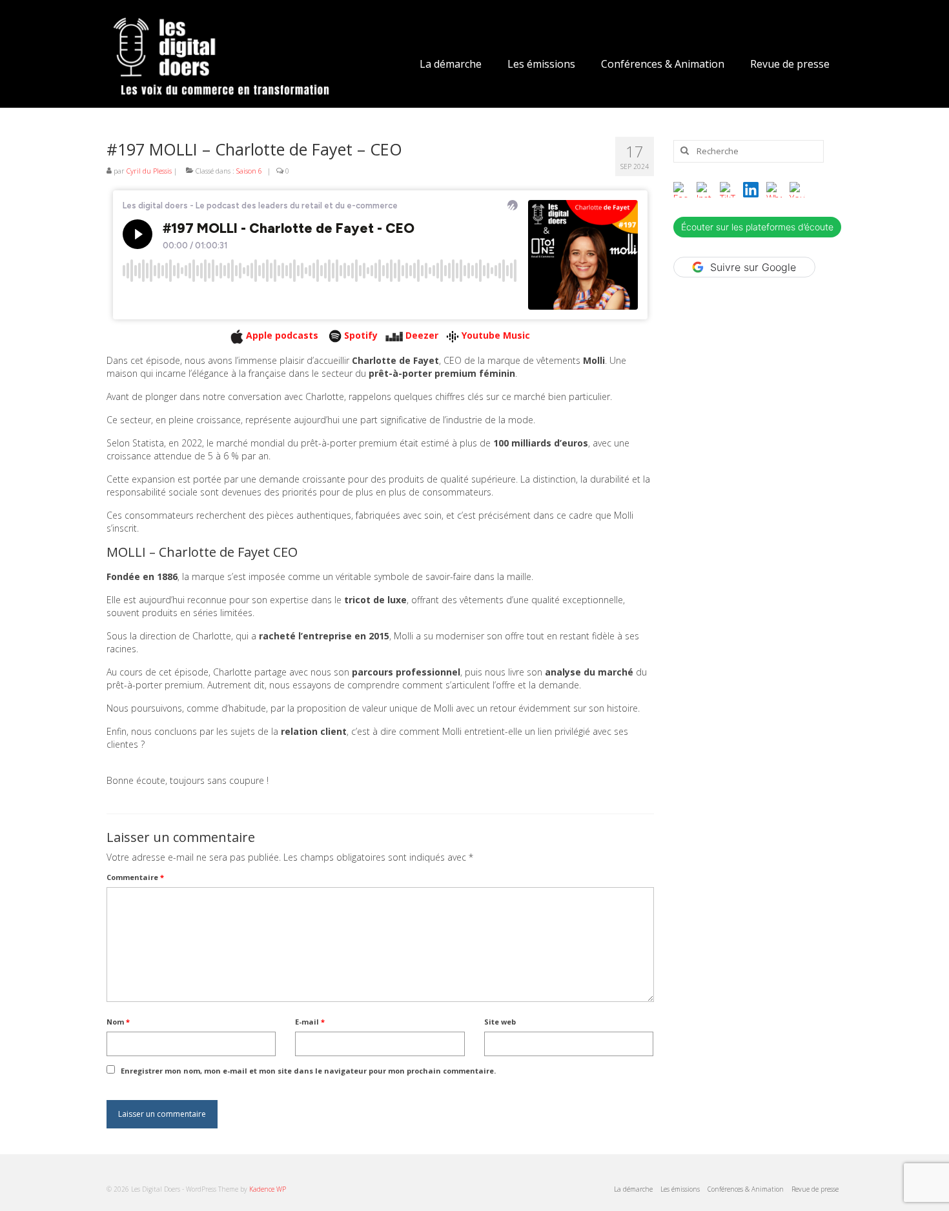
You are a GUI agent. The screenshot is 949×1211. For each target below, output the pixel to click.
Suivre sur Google (753, 267)
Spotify (361, 335)
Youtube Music (496, 335)
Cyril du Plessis (149, 170)
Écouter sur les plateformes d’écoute (757, 226)
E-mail (310, 1021)
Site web (500, 1021)
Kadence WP (267, 1189)
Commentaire (135, 877)
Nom (118, 1021)
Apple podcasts (283, 335)
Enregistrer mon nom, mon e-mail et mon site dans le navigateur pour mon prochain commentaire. (308, 1071)
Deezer (421, 335)
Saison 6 (249, 170)
